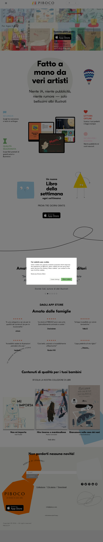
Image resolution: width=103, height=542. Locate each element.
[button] (47, 279)
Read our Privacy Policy (38, 274)
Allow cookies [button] (66, 279)
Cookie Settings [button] (55, 279)
